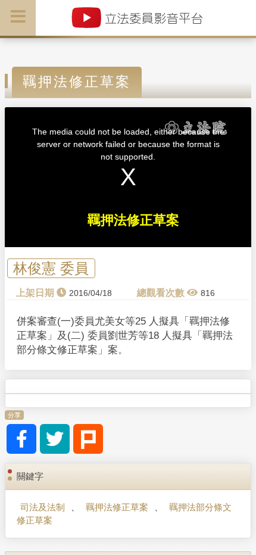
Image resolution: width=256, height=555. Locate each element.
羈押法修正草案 (117, 507)
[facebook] (21, 439)
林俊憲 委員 (51, 268)
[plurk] (88, 439)
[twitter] (55, 439)
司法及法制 (42, 507)
